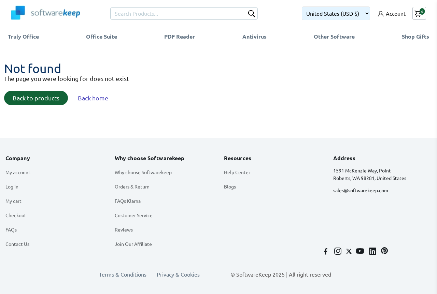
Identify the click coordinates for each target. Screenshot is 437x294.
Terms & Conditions (122, 274)
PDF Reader (179, 36)
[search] (251, 14)
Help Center (237, 172)
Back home (93, 97)
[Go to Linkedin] (373, 251)
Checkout (15, 215)
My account (17, 172)
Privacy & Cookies (178, 274)
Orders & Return (132, 186)
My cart (13, 201)
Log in (11, 186)
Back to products (36, 97)
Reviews (124, 229)
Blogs (230, 186)
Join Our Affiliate (133, 244)
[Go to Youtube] (361, 251)
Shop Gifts (415, 36)
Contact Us (17, 244)
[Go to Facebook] (326, 251)
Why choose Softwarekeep (143, 172)
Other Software (334, 36)
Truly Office (23, 36)
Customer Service (134, 215)
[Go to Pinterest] (384, 251)
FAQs (11, 229)
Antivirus (254, 36)
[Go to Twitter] (349, 251)
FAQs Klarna (128, 201)
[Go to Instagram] (338, 251)
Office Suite (101, 36)
